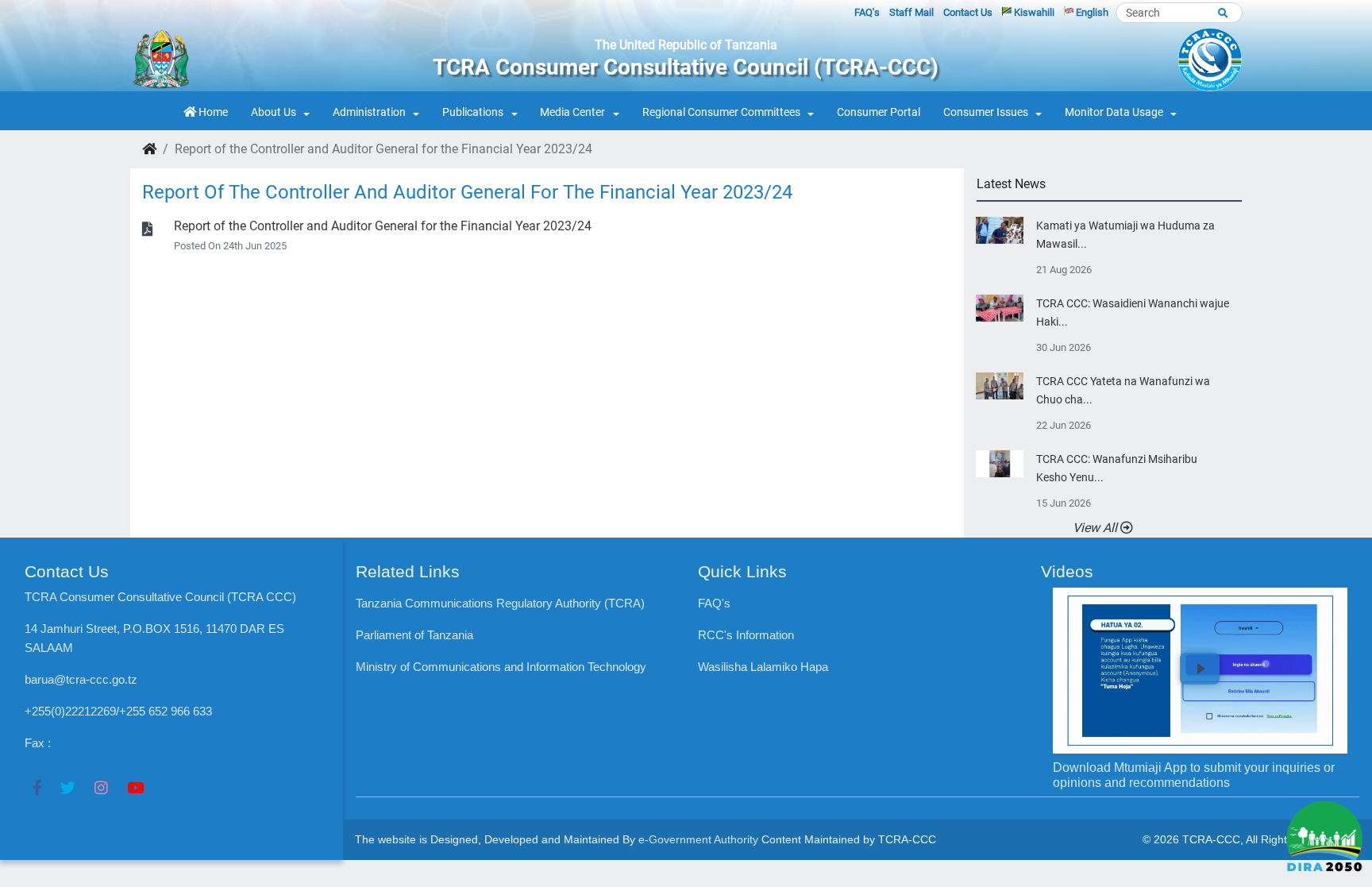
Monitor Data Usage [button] (1114, 112)
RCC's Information (746, 635)
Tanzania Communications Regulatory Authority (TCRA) (500, 603)
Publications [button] (472, 112)
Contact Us (967, 12)
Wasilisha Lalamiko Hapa (763, 666)
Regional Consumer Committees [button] (721, 112)
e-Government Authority (698, 839)
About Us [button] (273, 112)
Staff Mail (911, 12)
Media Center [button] (572, 112)
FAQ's (867, 12)
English (1090, 12)
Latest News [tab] (1011, 183)
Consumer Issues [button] (985, 112)
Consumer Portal (878, 112)
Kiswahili (1033, 12)
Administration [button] (369, 112)
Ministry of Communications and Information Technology (501, 666)
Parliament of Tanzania (414, 635)
